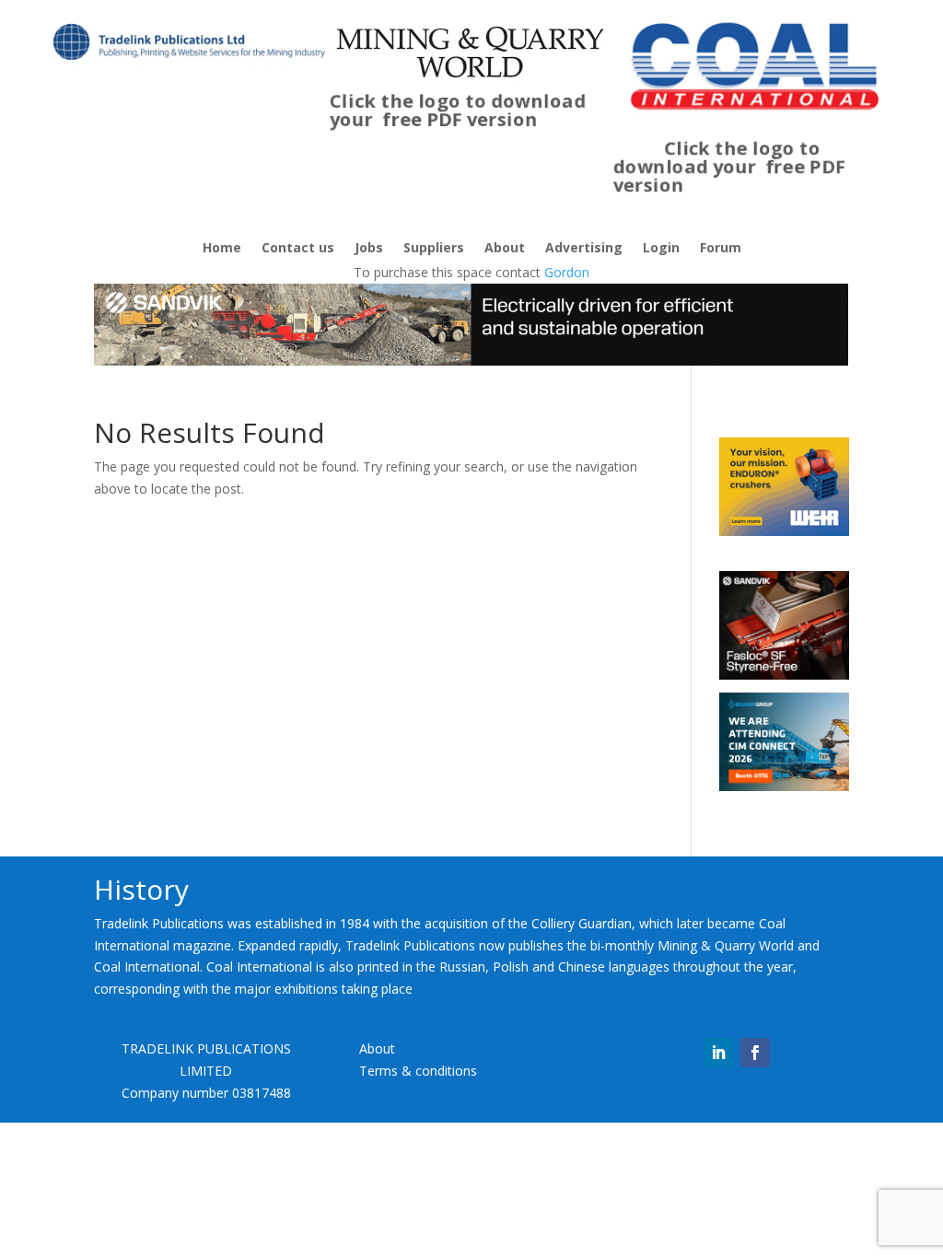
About (504, 248)
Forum (720, 248)
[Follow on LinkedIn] (718, 1052)
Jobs (369, 248)
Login (661, 248)
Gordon (566, 272)
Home (222, 248)
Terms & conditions (418, 1070)
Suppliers (433, 248)
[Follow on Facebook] (755, 1052)
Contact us (298, 248)
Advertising (584, 248)
